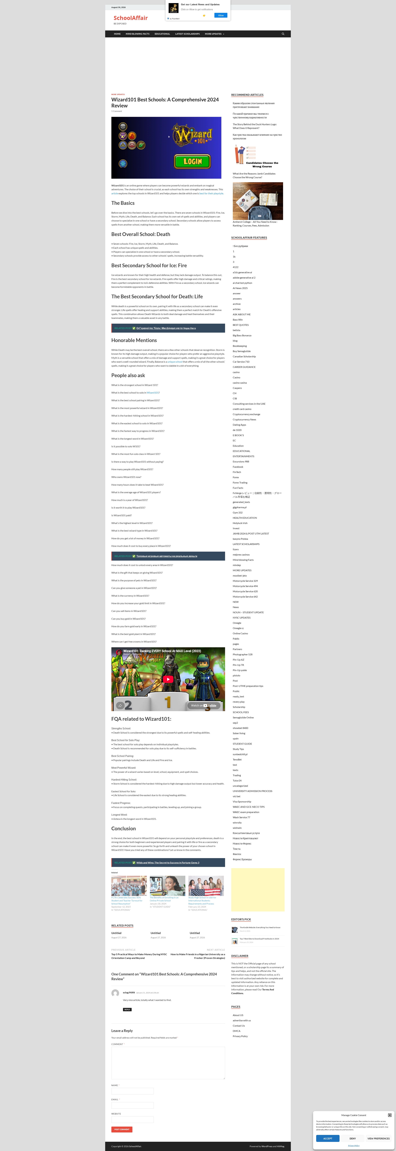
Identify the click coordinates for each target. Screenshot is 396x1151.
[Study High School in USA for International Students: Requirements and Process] (206, 886)
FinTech (237, 471)
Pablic (236, 638)
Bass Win (238, 319)
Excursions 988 (241, 461)
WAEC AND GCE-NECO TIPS (249, 806)
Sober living (239, 733)
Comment (118, 1044)
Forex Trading (240, 482)
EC (234, 440)
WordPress (267, 1146)
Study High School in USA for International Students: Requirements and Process (202, 900)
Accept (327, 1138)
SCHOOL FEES (241, 712)
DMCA (236, 1030)
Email (115, 1099)
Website (116, 1114)
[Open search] (283, 34)
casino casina (240, 382)
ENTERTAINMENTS (243, 456)
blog (235, 340)
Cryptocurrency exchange (246, 414)
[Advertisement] (198, 65)
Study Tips (238, 748)
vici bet (236, 796)
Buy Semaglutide (242, 351)
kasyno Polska (240, 538)
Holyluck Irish (240, 522)
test (235, 764)
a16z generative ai (242, 272)
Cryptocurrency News (244, 419)
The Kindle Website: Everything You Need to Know (260, 927)
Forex (236, 477)
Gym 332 (238, 512)
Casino (236, 377)
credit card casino (242, 408)
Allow (221, 15)
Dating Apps (239, 424)
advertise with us (242, 1020)
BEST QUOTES (241, 324)
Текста (236, 848)
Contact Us (239, 1025)
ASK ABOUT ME (242, 314)
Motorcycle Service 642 (245, 596)
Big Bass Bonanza (242, 335)
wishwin (237, 827)
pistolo (236, 675)
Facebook (238, 466)
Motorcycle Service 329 (245, 580)
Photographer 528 (242, 654)
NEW (236, 601)
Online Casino (240, 633)
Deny (353, 1138)
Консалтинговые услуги (246, 833)
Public (236, 691)
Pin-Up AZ (238, 659)
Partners (237, 649)
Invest (236, 528)
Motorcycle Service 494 (245, 586)
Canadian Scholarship (244, 356)
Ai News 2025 (240, 288)
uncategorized (240, 785)
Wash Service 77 (241, 817)
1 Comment (116, 111)
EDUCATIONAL (162, 34)
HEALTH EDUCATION (245, 517)
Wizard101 (153, 392)
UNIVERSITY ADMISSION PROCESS (252, 790)
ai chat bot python (242, 282)
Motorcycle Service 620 (245, 591)
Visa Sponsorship (242, 801)
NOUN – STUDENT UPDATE (248, 612)
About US (238, 1015)
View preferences (379, 1138)
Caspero (237, 387)
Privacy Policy (353, 1145)
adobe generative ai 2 (244, 277)
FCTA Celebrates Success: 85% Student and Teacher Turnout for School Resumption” (126, 900)
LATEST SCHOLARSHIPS (187, 34)
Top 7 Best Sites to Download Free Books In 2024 (259, 939)
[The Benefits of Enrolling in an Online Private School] (167, 886)
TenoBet (237, 759)
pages (236, 643)
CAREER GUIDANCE (244, 366)
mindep (237, 565)
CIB (235, 398)
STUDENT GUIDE (242, 743)
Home (117, 34)
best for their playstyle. (211, 193)
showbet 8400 (240, 727)
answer (237, 293)
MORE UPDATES (213, 34)
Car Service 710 (241, 361)
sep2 (235, 722)
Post (235, 680)
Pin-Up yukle (240, 670)
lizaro (236, 549)
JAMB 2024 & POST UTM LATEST (251, 533)
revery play (239, 701)
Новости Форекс (242, 843)
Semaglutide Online (243, 717)
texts (235, 769)
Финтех (237, 854)
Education (238, 445)
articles (237, 309)
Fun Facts (238, 487)
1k (234, 256)
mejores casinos (241, 554)
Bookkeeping (240, 345)
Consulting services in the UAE (249, 403)
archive (237, 303)
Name (115, 1085)
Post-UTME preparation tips (248, 685)
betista (236, 330)
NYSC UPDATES (241, 617)
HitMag (280, 1146)
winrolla (237, 822)
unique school (174, 361)
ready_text (238, 696)
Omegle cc (238, 628)
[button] (389, 1115)
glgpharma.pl (240, 507)
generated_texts (241, 501)
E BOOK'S (238, 435)
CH (234, 393)
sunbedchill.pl (240, 754)
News (236, 607)
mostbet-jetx (240, 575)
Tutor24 (237, 780)
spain (236, 738)
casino (236, 372)
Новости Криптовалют (245, 838)
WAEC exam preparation (246, 812)
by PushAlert (174, 18)
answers (237, 298)
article (114, 193)
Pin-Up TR (238, 664)
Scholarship (239, 706)
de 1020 (237, 429)
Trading (237, 775)
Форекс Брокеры (242, 859)
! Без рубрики (240, 246)
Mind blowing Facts (137, 34)
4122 (235, 267)
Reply (127, 1009)
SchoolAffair (131, 18)
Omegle (237, 622)
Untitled (116, 933)
